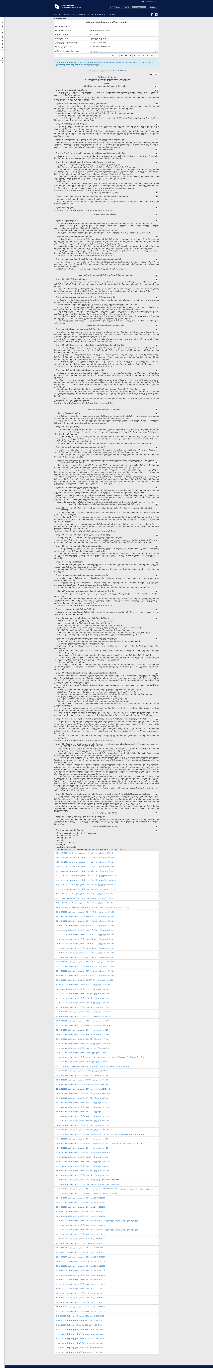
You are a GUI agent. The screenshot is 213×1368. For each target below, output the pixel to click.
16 (153, 74)
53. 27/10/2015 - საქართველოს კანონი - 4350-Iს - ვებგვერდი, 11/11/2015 (83, 1116)
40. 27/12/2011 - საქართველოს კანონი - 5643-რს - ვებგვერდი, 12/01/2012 (83, 1175)
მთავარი (57, 15)
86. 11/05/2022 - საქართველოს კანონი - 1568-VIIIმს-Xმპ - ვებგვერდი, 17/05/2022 (85, 966)
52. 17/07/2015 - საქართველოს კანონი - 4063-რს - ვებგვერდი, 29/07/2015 (83, 1121)
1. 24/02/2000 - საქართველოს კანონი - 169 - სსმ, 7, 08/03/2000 (79, 1352)
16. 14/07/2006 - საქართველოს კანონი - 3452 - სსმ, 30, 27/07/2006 (80, 1284)
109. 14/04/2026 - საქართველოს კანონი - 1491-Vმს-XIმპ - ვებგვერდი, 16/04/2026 (85, 862)
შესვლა (127, 7)
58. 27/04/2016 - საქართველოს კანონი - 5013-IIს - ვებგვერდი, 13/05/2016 (83, 1093)
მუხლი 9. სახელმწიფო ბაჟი (67, 220)
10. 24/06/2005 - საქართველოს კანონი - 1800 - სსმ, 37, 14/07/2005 (80, 1311)
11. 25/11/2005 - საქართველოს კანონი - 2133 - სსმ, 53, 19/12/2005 (80, 1307)
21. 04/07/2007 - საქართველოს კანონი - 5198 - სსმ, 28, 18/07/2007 (80, 1261)
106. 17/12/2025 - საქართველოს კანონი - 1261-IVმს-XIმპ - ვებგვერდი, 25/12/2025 (86, 875)
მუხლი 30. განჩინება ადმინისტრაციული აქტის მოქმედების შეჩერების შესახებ (87, 673)
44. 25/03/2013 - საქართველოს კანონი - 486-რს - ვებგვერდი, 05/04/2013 (82, 1157)
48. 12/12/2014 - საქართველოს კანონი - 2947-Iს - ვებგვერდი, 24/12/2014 (83, 1139)
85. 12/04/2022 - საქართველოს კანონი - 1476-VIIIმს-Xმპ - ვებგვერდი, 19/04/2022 (85, 971)
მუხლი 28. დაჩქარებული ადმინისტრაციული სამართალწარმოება (82, 618)
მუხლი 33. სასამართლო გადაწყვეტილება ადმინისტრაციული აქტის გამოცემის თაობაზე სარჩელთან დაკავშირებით (103, 794)
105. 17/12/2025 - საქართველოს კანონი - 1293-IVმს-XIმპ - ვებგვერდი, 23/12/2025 (86, 880)
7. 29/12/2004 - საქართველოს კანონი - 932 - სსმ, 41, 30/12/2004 (79, 1325)
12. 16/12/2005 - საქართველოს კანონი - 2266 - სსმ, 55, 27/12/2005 (80, 1302)
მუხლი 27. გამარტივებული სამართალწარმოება (75, 609)
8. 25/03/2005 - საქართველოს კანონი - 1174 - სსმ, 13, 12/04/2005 (80, 1320)
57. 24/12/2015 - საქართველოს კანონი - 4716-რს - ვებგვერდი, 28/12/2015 (83, 1098)
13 (157, 86)
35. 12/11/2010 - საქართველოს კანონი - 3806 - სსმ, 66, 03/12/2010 (80, 1198)
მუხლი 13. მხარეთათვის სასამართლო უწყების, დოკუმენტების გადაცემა (85, 297)
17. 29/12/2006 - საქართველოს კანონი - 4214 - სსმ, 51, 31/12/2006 (80, 1279)
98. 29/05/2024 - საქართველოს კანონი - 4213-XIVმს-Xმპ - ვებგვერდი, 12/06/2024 (85, 912)
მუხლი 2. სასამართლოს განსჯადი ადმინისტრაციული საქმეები (81, 103)
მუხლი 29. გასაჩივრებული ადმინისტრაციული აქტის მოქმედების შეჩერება (86, 638)
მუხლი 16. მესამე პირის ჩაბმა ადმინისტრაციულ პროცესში (80, 370)
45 (157, 74)
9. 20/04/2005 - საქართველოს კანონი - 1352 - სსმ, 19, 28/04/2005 (80, 1316)
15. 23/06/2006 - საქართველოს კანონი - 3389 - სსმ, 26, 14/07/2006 (80, 1289)
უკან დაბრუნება (61, 18)
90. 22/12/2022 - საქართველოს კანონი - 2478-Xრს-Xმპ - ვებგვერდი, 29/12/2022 (85, 948)
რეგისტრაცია (139, 7)
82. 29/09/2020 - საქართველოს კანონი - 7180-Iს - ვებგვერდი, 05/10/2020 (83, 984)
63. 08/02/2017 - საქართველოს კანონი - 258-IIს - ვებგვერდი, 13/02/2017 (82, 1071)
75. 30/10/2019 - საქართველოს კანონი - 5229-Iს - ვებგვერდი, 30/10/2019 (83, 1016)
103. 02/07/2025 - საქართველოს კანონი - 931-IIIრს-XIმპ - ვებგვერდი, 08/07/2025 (85, 889)
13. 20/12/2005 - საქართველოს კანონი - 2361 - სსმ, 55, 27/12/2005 (80, 1298)
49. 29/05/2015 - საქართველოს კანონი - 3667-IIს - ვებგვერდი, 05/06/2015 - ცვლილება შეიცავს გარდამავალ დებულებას (100, 1134)
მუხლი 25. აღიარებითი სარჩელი (69, 562)
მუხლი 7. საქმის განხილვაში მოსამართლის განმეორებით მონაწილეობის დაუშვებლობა (92, 196)
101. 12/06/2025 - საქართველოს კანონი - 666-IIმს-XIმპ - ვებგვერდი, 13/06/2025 (85, 898)
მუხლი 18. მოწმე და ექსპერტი (68, 427)
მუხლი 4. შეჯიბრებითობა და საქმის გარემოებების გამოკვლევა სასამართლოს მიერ (90, 140)
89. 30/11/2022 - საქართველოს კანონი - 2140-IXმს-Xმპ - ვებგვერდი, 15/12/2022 (85, 953)
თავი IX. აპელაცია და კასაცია (104, 813)
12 (157, 90)
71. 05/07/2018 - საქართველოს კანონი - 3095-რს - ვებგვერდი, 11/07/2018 (83, 1034)
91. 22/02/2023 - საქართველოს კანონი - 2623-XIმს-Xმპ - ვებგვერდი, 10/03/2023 (85, 944)
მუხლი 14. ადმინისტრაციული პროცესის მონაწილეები (78, 329)
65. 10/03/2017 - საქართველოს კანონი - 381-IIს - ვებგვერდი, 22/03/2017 (82, 1062)
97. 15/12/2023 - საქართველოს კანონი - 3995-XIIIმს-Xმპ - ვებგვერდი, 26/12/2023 (85, 916)
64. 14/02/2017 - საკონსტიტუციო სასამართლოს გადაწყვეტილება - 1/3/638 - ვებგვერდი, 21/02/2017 (92, 1066)
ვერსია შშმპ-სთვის (150, 1)
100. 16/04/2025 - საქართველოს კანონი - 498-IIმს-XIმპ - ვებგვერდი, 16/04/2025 (85, 903)
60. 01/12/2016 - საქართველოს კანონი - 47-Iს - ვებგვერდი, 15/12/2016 (82, 1084)
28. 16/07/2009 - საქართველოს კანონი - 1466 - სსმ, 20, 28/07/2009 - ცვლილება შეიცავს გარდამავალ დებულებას (97, 1229)
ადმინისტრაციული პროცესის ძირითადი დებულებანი (104, 86)
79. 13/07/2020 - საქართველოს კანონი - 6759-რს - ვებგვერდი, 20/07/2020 (83, 998)
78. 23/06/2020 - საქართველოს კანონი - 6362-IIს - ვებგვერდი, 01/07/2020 (83, 1003)
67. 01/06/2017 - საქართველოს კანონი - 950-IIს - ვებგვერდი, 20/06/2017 (82, 1052)
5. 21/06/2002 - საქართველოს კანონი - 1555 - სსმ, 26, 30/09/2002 (80, 1334)
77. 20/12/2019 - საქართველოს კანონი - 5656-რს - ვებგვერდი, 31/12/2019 (83, 1007)
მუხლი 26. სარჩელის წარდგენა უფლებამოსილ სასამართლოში (82, 575)
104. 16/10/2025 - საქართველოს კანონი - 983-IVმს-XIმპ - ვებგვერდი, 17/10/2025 (85, 885)
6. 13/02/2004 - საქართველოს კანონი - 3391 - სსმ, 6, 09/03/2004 (79, 1329)
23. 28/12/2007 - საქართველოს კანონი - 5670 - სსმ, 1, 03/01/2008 (80, 1252)
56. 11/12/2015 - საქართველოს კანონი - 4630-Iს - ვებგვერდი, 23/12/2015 (83, 1102)
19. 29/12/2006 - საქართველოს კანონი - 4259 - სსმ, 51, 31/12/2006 (80, 1270)
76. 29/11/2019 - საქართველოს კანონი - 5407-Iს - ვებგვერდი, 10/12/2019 (83, 1012)
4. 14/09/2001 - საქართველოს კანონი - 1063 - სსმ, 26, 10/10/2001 (80, 1338)
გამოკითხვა (112, 15)
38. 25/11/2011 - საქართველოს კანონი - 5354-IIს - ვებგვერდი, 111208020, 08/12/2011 (87, 1184)
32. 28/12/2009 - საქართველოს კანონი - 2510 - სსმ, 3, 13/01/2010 (80, 1211)
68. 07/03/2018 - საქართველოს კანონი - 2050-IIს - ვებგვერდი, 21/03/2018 (83, 1048)
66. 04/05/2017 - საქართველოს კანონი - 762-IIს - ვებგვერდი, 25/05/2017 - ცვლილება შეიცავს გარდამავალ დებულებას (100, 1057)
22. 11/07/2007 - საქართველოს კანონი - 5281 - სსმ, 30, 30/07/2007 (80, 1257)
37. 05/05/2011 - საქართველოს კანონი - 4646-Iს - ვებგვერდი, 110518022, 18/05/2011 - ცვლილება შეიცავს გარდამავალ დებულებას (104, 1189)
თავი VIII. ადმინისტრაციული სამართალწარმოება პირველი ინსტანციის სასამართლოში (104, 504)
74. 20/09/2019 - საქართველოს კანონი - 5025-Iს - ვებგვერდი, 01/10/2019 (83, 1021)
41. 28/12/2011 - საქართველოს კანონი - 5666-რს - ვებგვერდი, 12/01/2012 (83, 1170)
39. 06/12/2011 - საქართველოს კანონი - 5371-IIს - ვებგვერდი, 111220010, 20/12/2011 (87, 1180)
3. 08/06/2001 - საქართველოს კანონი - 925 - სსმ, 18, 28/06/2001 (79, 1343)
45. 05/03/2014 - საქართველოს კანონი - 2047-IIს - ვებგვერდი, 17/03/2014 (83, 1152)
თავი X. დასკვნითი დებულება (105, 826)
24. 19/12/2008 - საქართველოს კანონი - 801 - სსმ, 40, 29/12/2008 (80, 1248)
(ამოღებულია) (65, 207)
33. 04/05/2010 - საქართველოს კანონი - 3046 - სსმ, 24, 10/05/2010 (80, 1207)
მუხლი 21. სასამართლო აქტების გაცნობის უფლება (77, 487)
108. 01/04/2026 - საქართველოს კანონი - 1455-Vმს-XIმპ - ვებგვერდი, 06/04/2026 (85, 866)
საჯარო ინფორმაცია (96, 15)
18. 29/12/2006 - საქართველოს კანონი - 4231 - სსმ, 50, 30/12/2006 (80, 1275)
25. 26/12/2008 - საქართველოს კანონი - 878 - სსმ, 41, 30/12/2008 (80, 1243)
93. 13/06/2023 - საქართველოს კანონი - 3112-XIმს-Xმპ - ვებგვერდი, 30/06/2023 (85, 934)
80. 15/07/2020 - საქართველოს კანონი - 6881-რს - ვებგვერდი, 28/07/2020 (83, 993)
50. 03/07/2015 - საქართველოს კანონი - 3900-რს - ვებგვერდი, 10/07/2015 (83, 1130)
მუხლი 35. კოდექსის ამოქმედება (69, 830)
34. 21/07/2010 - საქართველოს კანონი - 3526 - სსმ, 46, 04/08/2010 (80, 1202)
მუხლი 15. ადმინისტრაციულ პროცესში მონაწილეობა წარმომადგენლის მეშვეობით (90, 345)
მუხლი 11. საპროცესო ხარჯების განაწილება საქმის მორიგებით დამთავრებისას (88, 259)
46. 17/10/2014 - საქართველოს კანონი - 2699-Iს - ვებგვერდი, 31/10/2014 (83, 1148)
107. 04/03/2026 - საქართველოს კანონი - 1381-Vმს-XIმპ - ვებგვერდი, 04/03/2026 (85, 871)
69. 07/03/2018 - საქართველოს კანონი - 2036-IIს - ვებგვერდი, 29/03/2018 (83, 1043)
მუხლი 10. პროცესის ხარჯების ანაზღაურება (74, 236)
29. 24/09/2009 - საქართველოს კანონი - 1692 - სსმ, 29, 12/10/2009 (80, 1225)
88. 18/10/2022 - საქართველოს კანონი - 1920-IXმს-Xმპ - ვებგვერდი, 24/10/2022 (85, 957)
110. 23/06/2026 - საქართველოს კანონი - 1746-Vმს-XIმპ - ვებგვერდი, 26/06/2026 (85, 857)
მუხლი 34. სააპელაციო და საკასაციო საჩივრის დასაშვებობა (81, 817)
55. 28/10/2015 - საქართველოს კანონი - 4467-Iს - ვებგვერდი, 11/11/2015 (83, 1107)
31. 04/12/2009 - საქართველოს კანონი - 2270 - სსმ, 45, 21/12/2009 (80, 1216)
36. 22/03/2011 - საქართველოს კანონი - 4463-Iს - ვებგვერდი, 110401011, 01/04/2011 (87, 1193)
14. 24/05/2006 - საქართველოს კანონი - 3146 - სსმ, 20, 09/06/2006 (80, 1293)
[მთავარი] (68, 6)
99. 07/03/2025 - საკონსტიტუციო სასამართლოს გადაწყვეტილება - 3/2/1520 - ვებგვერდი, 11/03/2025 (93, 907)
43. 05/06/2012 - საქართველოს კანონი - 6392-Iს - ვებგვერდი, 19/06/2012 (83, 1161)
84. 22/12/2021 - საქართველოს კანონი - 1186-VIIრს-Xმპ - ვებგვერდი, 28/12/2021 (85, 975)
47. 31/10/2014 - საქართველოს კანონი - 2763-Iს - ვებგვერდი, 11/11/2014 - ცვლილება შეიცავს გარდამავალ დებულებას (100, 1143)
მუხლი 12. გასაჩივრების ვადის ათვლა (71, 279)
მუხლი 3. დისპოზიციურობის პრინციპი (71, 124)
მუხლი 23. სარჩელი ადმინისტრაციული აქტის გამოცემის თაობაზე (83, 535)
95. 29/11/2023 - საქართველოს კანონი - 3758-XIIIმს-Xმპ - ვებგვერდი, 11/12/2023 (85, 925)
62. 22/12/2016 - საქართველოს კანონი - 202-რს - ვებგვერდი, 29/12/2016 (82, 1075)
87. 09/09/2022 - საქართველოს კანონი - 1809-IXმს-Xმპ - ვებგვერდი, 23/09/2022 (85, 962)
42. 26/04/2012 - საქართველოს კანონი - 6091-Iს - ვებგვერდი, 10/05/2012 (83, 1166)
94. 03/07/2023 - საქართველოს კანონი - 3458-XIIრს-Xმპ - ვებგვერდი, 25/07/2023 (85, 930)
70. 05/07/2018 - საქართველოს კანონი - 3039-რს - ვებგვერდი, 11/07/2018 (83, 1039)
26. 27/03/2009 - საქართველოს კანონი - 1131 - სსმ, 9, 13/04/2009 (80, 1239)
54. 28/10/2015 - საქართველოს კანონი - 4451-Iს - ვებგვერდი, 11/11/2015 (83, 1111)
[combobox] (154, 7)
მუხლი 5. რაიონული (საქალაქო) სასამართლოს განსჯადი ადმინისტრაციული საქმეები (91, 153)
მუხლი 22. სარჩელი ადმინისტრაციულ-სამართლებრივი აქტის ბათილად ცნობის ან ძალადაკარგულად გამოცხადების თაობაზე (104, 509)
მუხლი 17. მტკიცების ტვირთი (68, 413)
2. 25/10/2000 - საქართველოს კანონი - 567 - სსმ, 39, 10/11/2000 (79, 1348)
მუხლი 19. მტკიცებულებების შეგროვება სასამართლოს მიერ (80, 447)
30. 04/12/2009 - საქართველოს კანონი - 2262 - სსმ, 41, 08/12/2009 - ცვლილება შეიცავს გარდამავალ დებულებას (97, 1220)
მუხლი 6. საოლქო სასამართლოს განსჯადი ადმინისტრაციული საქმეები (85, 162)
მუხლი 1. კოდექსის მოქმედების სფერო (72, 90)
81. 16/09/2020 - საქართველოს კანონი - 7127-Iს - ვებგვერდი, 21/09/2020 (83, 989)
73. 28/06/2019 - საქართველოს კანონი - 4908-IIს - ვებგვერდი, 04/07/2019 (83, 1025)
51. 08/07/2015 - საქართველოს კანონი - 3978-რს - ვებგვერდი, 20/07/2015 (83, 1125)
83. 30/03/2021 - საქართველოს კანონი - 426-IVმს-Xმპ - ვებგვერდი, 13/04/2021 (85, 980)
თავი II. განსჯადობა (105, 149)
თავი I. (106, 84)
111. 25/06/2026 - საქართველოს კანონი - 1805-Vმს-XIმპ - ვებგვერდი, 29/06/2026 (85, 853)
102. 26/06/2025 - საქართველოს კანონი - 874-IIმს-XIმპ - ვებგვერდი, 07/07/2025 (85, 894)
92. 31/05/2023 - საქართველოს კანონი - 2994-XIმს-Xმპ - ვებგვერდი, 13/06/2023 (85, 939)
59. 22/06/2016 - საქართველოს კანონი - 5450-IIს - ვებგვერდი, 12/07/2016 (83, 1089)
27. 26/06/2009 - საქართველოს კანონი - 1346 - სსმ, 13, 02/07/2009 (80, 1234)
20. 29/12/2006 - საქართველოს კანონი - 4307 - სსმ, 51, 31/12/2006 (80, 1266)
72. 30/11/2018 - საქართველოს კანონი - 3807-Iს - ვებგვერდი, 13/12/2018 (83, 1030)
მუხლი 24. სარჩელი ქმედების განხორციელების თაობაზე (79, 546)
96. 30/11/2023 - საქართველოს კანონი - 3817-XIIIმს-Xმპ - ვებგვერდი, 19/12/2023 (85, 921)
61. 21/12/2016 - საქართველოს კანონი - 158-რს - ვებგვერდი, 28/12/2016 (82, 1080)
